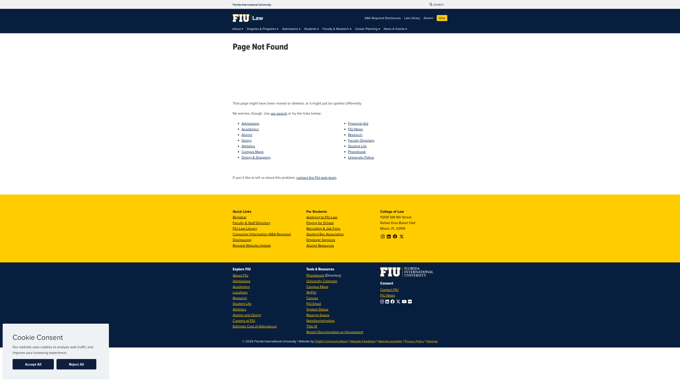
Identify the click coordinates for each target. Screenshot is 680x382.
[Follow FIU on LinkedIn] (387, 301)
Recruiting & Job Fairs (323, 228)
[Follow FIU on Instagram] (382, 301)
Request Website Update (252, 245)
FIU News (355, 129)
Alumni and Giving (247, 314)
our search (279, 113)
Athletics (248, 146)
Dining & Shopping (256, 157)
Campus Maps (253, 151)
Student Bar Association (325, 234)
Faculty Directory (361, 140)
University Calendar (321, 280)
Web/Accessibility (390, 341)
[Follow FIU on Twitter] (399, 301)
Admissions (250, 123)
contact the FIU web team (316, 177)
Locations (240, 292)
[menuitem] (238, 29)
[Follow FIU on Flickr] (410, 301)
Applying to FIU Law (321, 217)
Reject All (76, 364)
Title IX (311, 326)
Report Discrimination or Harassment (334, 331)
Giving (246, 140)
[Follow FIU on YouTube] (405, 301)
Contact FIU (389, 289)
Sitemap (432, 341)
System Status (317, 309)
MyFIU (311, 292)
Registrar (239, 217)
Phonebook (357, 151)
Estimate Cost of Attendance (255, 326)
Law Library (412, 18)
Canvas (312, 297)
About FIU (240, 275)
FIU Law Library (245, 228)
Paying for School (320, 222)
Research (355, 134)
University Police (361, 157)
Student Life (357, 146)
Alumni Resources (320, 245)
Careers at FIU (244, 320)
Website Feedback (363, 341)
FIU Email (313, 303)
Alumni (428, 18)
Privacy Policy (414, 341)
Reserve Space (317, 314)
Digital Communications (331, 341)
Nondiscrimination (320, 320)
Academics (250, 129)
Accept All (33, 364)
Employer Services (320, 239)
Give (442, 18)
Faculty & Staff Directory (251, 222)
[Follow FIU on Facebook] (393, 301)
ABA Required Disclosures (383, 18)
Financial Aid (358, 123)
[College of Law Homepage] (248, 18)
